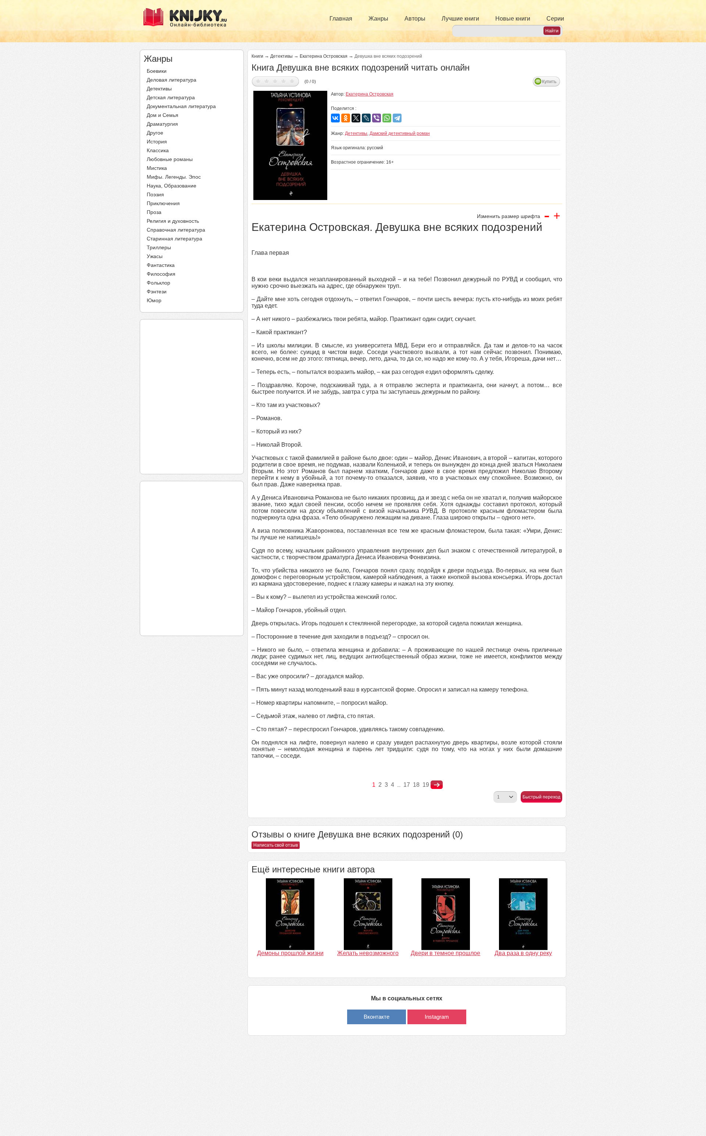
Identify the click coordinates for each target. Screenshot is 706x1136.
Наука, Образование (171, 186)
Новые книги (512, 18)
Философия (161, 274)
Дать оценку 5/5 (292, 81)
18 (416, 785)
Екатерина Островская (323, 56)
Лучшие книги (460, 18)
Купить (549, 81)
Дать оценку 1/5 (258, 81)
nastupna (437, 784)
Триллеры (159, 247)
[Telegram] (397, 118)
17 (406, 785)
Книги (257, 56)
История (157, 141)
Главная (340, 18)
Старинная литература (174, 239)
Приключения (163, 203)
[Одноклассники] (345, 118)
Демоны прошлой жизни (290, 953)
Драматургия (162, 124)
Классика (158, 150)
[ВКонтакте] (335, 118)
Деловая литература (171, 80)
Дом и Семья (162, 115)
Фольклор (158, 283)
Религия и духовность (173, 221)
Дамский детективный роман (400, 133)
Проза (154, 212)
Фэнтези (157, 291)
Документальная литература (181, 106)
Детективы (159, 89)
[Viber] (376, 118)
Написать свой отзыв (275, 845)
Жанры (378, 18)
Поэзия (155, 194)
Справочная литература (176, 230)
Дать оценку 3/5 (275, 81)
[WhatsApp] (386, 118)
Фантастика (161, 265)
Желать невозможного (368, 953)
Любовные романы (170, 159)
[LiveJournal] (366, 118)
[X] (356, 118)
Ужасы (155, 256)
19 (425, 785)
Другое (155, 133)
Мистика (157, 168)
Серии (555, 18)
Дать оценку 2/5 (267, 81)
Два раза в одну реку (523, 953)
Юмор (154, 300)
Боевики (157, 71)
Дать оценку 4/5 (284, 81)
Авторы (414, 18)
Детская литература (171, 97)
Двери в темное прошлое (445, 953)
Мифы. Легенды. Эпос (174, 177)
